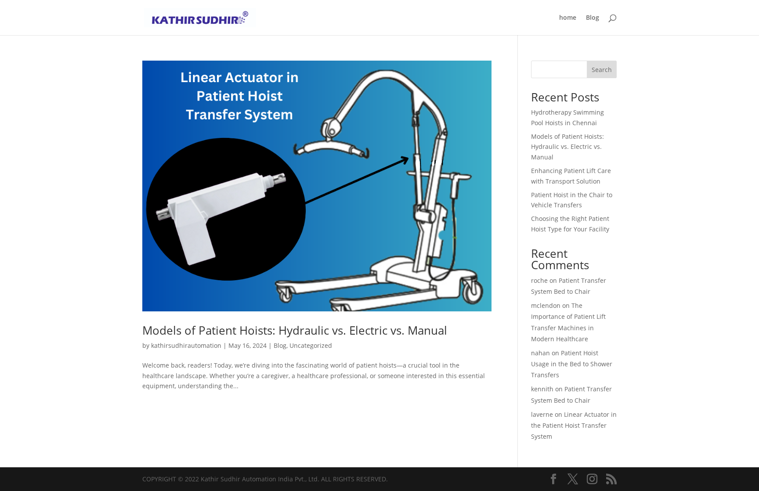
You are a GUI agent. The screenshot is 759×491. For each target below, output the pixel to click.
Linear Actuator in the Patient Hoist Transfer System (574, 425)
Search (602, 69)
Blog (592, 18)
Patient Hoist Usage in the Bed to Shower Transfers (571, 364)
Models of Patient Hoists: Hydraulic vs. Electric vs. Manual (294, 330)
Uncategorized (310, 345)
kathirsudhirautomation (186, 345)
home (567, 18)
